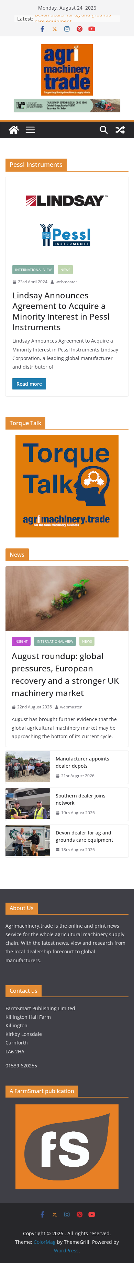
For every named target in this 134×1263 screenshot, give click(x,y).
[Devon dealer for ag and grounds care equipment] (27, 841)
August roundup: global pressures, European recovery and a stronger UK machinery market (65, 674)
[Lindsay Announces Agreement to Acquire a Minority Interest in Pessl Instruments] (67, 217)
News (65, 269)
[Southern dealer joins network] (27, 804)
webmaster (66, 282)
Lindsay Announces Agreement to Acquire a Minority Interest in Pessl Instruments (61, 311)
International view (33, 269)
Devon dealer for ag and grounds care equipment (84, 836)
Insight (21, 641)
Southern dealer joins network (80, 799)
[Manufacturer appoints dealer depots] (27, 767)
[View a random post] (120, 130)
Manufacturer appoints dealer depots (82, 762)
